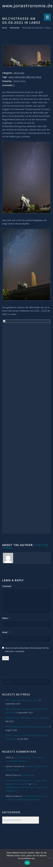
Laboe (11, 77)
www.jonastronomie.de (27, 5)
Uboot (38, 77)
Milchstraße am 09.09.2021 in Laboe (22, 700)
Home (4, 28)
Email (4, 632)
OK (27, 863)
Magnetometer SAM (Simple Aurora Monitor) (26, 718)
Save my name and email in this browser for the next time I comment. (27, 650)
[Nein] (49, 858)
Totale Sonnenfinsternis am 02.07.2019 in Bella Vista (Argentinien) (26, 787)
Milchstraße (14, 28)
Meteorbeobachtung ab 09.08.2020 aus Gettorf (27, 726)
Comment (6, 586)
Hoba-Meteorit (28, 775)
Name (5, 618)
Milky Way (30, 77)
